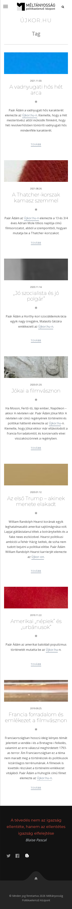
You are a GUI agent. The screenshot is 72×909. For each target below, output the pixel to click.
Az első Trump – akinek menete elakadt (36, 501)
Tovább (36, 144)
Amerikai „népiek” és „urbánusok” (36, 624)
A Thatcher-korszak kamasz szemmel (36, 197)
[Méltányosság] (36, 6)
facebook (19, 856)
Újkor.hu (55, 423)
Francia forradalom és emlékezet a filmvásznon (36, 717)
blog (29, 856)
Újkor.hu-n (29, 115)
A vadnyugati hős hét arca (36, 90)
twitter (10, 856)
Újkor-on (37, 557)
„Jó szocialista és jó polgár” (36, 296)
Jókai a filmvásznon (36, 391)
